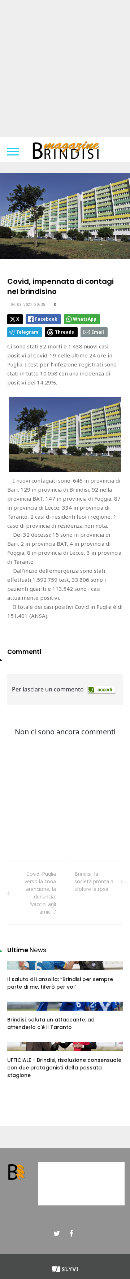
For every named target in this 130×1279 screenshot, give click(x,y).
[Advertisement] (65, 68)
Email (97, 332)
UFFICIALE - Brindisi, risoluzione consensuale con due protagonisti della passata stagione (64, 1067)
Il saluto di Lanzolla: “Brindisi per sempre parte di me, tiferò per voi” (60, 983)
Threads (64, 332)
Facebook (46, 319)
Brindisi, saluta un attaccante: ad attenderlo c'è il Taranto (51, 1023)
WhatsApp (84, 319)
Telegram (27, 332)
